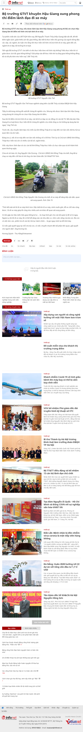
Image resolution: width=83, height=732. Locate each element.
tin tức (59, 246)
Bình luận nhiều (31, 628)
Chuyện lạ (65, 707)
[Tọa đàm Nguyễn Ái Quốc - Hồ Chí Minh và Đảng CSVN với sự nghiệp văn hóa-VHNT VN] (22, 511)
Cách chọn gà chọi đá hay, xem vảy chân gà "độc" (20, 679)
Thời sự (8, 9)
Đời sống (9, 707)
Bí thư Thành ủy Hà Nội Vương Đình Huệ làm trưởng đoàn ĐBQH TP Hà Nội (62, 442)
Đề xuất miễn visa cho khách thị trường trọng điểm (61, 347)
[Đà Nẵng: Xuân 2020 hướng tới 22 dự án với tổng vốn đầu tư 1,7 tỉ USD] (22, 573)
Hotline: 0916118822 (51, 3)
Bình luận (7, 241)
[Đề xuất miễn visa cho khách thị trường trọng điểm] (22, 355)
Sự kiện (4, 711)
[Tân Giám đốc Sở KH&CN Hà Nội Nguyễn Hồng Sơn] (22, 604)
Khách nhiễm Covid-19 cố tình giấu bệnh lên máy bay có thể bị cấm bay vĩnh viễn (62, 380)
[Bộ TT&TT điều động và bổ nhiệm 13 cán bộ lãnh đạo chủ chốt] (22, 480)
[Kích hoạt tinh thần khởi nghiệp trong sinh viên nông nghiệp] (11, 289)
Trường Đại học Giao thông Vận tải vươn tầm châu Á (30, 300)
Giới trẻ (46, 707)
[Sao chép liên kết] (16, 23)
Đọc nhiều (11, 628)
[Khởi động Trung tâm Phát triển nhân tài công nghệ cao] (72, 289)
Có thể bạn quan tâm (12, 279)
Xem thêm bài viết (41, 622)
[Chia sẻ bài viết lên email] (12, 23)
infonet (42, 246)
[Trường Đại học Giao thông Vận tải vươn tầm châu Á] (31, 289)
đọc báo (32, 246)
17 (21, 645)
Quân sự (75, 707)
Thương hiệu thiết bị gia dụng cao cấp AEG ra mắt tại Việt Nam (51, 300)
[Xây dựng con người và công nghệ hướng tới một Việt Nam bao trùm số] (22, 324)
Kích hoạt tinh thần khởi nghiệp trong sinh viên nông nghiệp (11, 300)
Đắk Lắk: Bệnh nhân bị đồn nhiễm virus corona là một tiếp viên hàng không (62, 535)
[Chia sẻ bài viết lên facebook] (3, 23)
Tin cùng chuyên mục (13, 307)
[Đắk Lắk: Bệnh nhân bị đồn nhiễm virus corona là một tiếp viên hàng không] (22, 542)
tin (12, 246)
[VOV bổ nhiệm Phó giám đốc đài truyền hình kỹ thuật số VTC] (22, 417)
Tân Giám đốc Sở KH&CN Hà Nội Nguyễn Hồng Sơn (60, 596)
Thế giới (29, 707)
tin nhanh (21, 246)
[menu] (4, 3)
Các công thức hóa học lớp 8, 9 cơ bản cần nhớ (19, 671)
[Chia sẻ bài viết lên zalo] (8, 23)
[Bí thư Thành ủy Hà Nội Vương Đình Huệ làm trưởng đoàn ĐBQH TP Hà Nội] (22, 448)
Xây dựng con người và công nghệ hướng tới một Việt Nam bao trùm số (62, 317)
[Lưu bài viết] (21, 23)
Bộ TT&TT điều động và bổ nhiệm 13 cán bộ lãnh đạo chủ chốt (61, 472)
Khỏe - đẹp (56, 707)
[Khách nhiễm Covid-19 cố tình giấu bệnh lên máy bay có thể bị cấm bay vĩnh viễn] (22, 386)
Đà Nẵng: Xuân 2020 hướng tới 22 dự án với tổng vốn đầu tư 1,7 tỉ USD (61, 567)
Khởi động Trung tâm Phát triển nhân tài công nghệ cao (72, 300)
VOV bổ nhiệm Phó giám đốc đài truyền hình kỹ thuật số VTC (61, 409)
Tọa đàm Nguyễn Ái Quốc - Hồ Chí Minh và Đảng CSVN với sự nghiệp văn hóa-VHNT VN (62, 504)
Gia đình (38, 707)
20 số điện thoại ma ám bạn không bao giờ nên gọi (20, 658)
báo (50, 246)
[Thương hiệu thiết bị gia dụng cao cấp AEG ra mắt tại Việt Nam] (52, 289)
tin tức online (70, 246)
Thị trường (19, 707)
